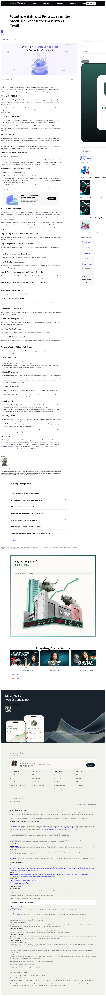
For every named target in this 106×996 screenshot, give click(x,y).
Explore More (15, 674)
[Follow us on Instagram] (11, 755)
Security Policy (58, 782)
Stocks (34, 3)
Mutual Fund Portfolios (16, 775)
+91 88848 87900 (16, 801)
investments (11, 446)
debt (16, 847)
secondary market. (38, 286)
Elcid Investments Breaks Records (86, 874)
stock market (7, 100)
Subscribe (31, 573)
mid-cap (51, 827)
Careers (78, 778)
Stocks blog (14, 840)
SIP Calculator (36, 775)
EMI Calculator (36, 782)
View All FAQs (13, 540)
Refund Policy (58, 788)
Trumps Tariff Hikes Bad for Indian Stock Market (44, 876)
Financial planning (14, 846)
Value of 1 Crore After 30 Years (86, 868)
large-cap (46, 827)
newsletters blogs (16, 858)
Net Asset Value (65, 867)
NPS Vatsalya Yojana (15, 868)
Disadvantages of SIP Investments (27, 867)
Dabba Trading (40, 868)
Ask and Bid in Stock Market (88, 867)
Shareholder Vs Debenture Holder (29, 870)
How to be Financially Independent (28, 868)
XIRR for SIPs (56, 834)
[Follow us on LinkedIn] (14, 755)
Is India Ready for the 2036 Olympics (46, 874)
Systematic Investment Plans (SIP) (19, 834)
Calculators (60, 3)
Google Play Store (18, 909)
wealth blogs (15, 852)
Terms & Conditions (59, 785)
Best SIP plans (65, 834)
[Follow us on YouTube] (17, 755)
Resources (73, 3)
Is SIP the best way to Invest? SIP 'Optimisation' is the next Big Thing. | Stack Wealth (29, 882)
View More (15, 548)
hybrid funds (72, 827)
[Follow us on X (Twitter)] (19, 755)
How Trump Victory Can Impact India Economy (21, 876)
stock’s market (27, 180)
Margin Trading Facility (75, 867)
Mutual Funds (46, 3)
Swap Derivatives (39, 867)
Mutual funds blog (17, 826)
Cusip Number (62, 868)
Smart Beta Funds (14, 867)
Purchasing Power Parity (15, 870)
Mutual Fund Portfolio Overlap (52, 868)
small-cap (55, 827)
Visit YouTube (18, 678)
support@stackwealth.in (17, 798)
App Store (16, 914)
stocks (13, 11)
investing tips (66, 840)
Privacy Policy (58, 778)
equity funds (61, 827)
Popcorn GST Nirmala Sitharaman (29, 874)
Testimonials (79, 785)
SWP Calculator (36, 778)
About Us (56, 775)
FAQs (78, 782)
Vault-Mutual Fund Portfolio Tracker (18, 786)
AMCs (11, 778)
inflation (18, 390)
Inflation (59, 867)
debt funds (66, 827)
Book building (35, 214)
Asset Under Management (51, 867)
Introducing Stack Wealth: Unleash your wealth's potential (23, 880)
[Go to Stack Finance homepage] (14, 3)
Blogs (77, 775)
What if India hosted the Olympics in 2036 (19, 883)
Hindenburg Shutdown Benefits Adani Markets (66, 874)
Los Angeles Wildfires (15, 874)
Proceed (85, 61)
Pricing (84, 3)
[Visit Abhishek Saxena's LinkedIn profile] (9, 469)
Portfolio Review (23, 3)
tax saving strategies (49, 829)
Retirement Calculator (38, 785)
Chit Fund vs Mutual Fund (73, 868)
